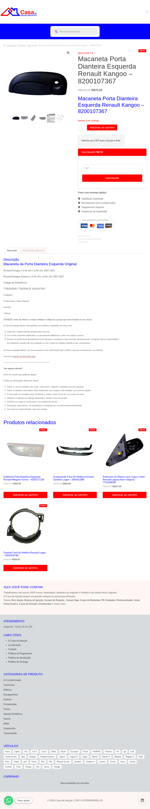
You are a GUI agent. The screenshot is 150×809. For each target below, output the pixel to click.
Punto (33, 762)
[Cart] (142, 800)
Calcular (112, 178)
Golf (132, 751)
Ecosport (74, 751)
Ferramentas (10, 704)
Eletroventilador (124, 600)
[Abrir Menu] (147, 11)
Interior (7, 719)
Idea (23, 757)
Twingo (28, 767)
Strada (132, 762)
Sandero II (90, 762)
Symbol (8, 767)
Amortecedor (45, 604)
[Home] (5, 45)
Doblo (53, 751)
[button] (68, 52)
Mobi (141, 757)
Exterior (90, 239)
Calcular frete (92, 152)
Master (95, 757)
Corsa (44, 751)
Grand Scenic (11, 757)
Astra (7, 751)
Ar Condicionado (12, 680)
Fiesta (85, 751)
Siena (122, 762)
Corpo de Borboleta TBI (92, 600)
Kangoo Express (47, 757)
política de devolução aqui (24, 356)
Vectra (46, 767)
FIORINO (96, 751)
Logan (84, 757)
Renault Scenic (63, 762)
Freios (7, 709)
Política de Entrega (18, 662)
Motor (6, 723)
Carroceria (9, 685)
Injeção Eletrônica (13, 714)
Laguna (62, 757)
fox (117, 751)
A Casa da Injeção (17, 641)
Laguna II (74, 757)
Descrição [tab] (12, 250)
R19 (42, 762)
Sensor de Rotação (54, 600)
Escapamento (11, 694)
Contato (12, 649)
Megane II (130, 757)
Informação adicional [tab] (33, 250)
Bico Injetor (17, 600)
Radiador (110, 600)
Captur (17, 751)
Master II (106, 757)
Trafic (18, 767)
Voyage (57, 767)
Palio (7, 762)
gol (124, 751)
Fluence (108, 751)
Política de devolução (19, 657)
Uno (37, 767)
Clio (26, 751)
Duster (63, 751)
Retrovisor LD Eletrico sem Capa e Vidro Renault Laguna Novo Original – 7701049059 (124, 480)
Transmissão (10, 733)
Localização (14, 645)
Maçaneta (85, 53)
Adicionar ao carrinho (102, 127)
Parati (16, 762)
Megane (117, 757)
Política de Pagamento (20, 653)
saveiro (102, 762)
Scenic (113, 762)
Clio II (34, 751)
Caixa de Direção (28, 604)
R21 (50, 762)
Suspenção (9, 728)
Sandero (77, 762)
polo (25, 762)
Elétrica (7, 690)
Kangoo (85, 241)
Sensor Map (72, 600)
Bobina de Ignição (33, 600)
